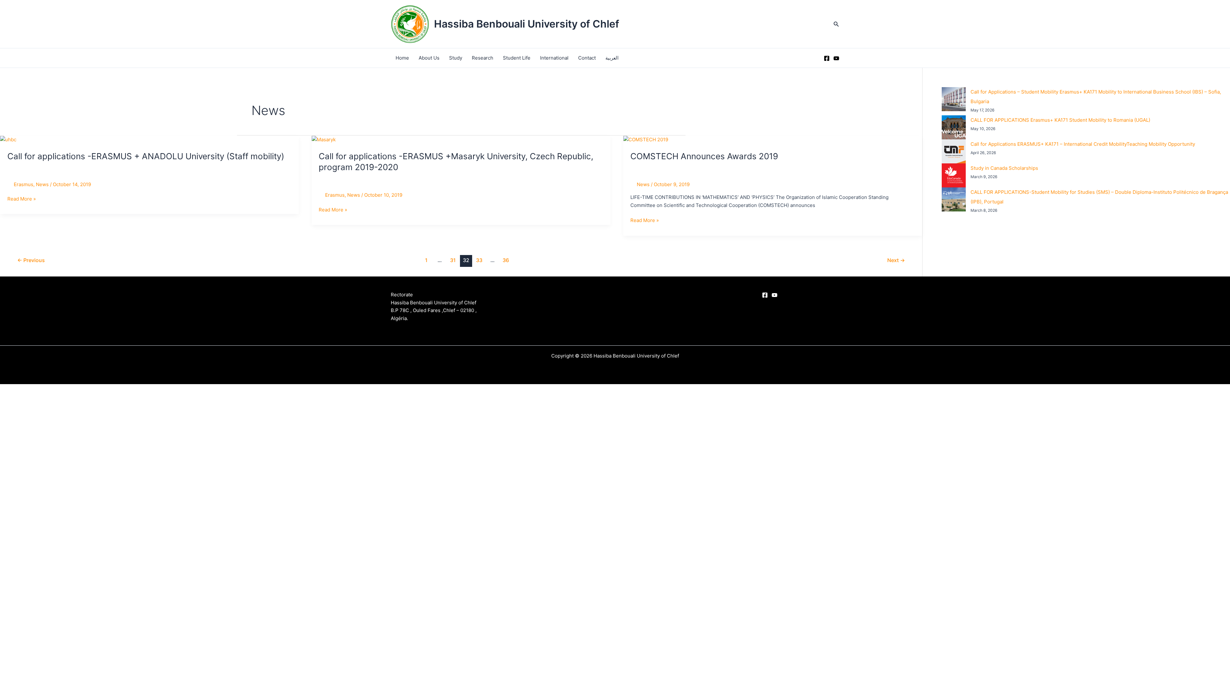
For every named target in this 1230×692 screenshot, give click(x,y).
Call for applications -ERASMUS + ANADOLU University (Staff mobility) (145, 156)
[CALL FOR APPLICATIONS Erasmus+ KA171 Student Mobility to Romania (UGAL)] (954, 127)
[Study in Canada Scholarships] (954, 175)
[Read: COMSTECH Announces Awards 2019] (645, 139)
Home (402, 58)
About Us (429, 58)
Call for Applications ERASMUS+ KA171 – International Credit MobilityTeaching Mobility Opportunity (1083, 144)
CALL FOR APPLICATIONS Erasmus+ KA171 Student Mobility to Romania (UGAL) (1060, 120)
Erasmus (23, 184)
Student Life (516, 58)
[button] (836, 24)
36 (506, 260)
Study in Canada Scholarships (1004, 168)
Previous (31, 260)
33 (479, 260)
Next (896, 260)
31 (453, 260)
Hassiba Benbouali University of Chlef (526, 24)
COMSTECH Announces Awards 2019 (704, 156)
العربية (612, 58)
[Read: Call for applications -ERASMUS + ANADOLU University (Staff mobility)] (8, 139)
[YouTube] (836, 58)
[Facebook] (827, 58)
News (42, 184)
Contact (587, 58)
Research (482, 58)
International (554, 58)
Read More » (21, 199)
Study (455, 58)
